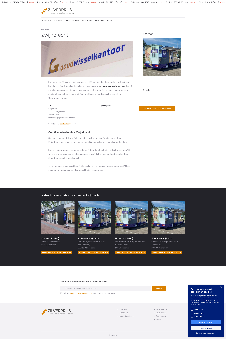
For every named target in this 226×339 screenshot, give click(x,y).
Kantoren (45, 29)
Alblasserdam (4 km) (88, 238)
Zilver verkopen (162, 309)
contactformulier (67, 124)
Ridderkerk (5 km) (124, 238)
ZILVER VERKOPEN (72, 21)
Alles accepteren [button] (206, 322)
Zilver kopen (161, 313)
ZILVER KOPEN (87, 21)
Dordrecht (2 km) (50, 238)
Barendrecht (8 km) (161, 238)
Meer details (48, 253)
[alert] (206, 311)
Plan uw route (64, 253)
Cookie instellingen (126, 316)
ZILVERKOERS (58, 21)
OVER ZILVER (99, 21)
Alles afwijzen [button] (206, 328)
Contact (159, 319)
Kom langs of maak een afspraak (157, 108)
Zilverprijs (123, 309)
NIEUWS (109, 21)
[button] (206, 333)
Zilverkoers (123, 313)
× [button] (221, 287)
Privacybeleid (161, 316)
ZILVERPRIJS (46, 21)
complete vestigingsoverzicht (81, 293)
